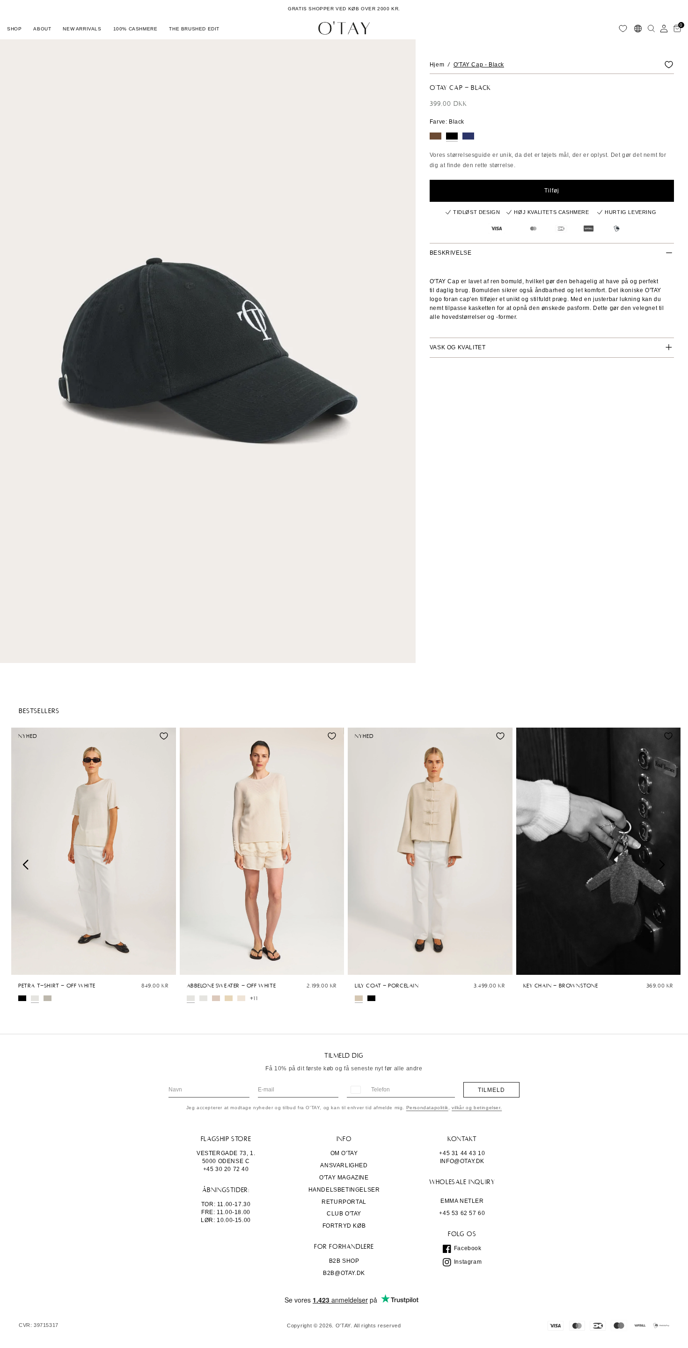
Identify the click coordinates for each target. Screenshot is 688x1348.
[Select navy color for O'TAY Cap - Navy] (468, 136)
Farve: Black (447, 121)
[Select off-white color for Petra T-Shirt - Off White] (35, 998)
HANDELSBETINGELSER (344, 1189)
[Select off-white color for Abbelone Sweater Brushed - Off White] (203, 998)
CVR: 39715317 (39, 1325)
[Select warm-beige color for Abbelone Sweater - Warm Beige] (241, 998)
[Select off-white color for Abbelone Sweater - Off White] (191, 998)
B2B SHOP (344, 1261)
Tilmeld (491, 1090)
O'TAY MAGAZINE (343, 1177)
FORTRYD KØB (344, 1226)
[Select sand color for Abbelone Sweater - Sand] (229, 998)
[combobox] (355, 1090)
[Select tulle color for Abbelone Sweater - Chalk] (216, 998)
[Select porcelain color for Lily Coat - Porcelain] (359, 998)
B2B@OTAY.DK (344, 1273)
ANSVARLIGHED (343, 1165)
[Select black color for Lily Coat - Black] (371, 998)
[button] (14, 28)
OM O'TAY (344, 1153)
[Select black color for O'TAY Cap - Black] (452, 136)
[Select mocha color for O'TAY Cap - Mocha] (435, 136)
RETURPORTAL (344, 1202)
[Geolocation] (638, 28)
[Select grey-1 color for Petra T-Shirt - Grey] (47, 998)
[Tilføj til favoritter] (669, 64)
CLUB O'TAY (344, 1213)
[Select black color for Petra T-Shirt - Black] (22, 998)
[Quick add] (23, 965)
